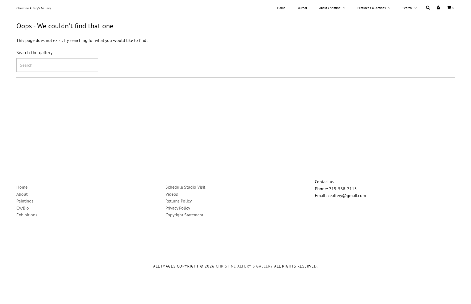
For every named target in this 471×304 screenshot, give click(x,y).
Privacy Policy (177, 208)
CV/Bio (22, 208)
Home (281, 8)
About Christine (329, 8)
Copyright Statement (184, 214)
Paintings (25, 201)
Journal (302, 8)
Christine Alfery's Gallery (33, 8)
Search (407, 8)
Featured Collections (371, 8)
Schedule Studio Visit (185, 187)
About (22, 194)
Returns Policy (178, 201)
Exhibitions (26, 214)
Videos (171, 194)
